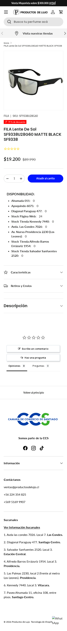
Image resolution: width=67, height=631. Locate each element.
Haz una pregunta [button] (35, 357)
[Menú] (6, 12)
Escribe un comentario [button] (35, 348)
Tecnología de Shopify (42, 621)
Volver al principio (33, 392)
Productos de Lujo (21, 621)
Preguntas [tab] (38, 365)
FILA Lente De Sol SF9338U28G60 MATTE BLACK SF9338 (33, 45)
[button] (61, 12)
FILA (6, 115)
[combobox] (33, 21)
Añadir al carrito (45, 178)
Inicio (6, 43)
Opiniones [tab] (14, 365)
